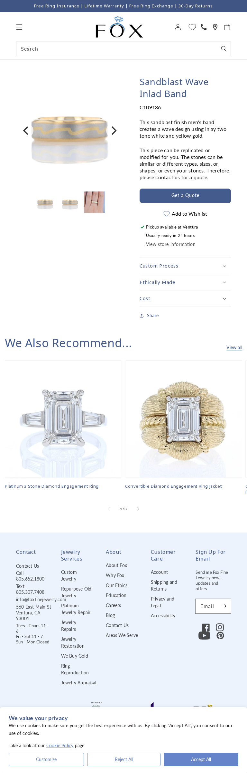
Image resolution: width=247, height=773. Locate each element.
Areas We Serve (122, 635)
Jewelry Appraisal (78, 682)
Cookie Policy (60, 745)
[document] (70, 130)
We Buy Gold (74, 656)
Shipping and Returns (164, 585)
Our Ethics (116, 585)
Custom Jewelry (69, 575)
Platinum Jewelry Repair (76, 609)
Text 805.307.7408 (30, 589)
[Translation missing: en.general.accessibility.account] (203, 27)
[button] (19, 27)
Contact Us (27, 566)
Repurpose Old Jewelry (76, 592)
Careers (113, 605)
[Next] (113, 130)
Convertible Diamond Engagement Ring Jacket (173, 486)
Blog (110, 615)
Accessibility (163, 615)
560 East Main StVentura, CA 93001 (33, 612)
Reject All (124, 759)
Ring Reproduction (75, 669)
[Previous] (26, 130)
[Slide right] (138, 509)
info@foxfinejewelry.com (41, 599)
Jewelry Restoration (73, 642)
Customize (46, 759)
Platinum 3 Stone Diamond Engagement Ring (52, 486)
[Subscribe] (224, 606)
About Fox (116, 565)
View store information (171, 244)
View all (234, 347)
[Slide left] (109, 509)
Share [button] (153, 315)
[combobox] (123, 49)
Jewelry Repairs (68, 626)
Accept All (201, 759)
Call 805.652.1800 (30, 576)
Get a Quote (185, 195)
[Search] (224, 49)
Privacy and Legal (162, 602)
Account (159, 572)
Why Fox (115, 575)
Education (116, 595)
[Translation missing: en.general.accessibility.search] (215, 27)
